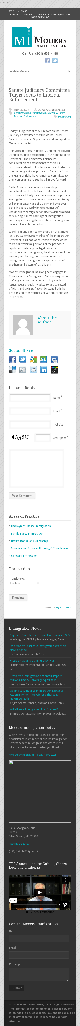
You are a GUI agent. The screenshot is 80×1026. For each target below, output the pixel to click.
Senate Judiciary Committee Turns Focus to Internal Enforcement (39, 94)
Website (58, 424)
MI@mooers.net (19, 843)
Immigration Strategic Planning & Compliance (39, 548)
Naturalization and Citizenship (29, 541)
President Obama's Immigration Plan (32, 660)
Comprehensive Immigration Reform (34, 112)
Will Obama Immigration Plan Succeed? (34, 709)
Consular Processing (24, 555)
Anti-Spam (59, 438)
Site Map (22, 11)
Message (15, 964)
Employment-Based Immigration (31, 526)
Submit (17, 988)
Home (10, 11)
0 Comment (64, 116)
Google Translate (63, 607)
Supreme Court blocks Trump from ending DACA (40, 635)
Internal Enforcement (26, 116)
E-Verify (60, 112)
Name (56, 397)
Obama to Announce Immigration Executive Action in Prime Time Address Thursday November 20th (36, 694)
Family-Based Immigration (27, 533)
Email (56, 411)
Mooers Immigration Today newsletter (32, 754)
